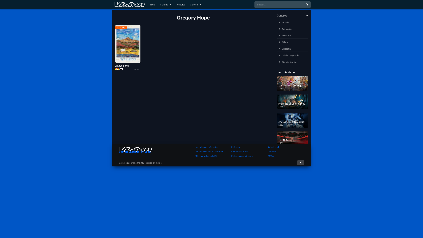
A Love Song (122, 65)
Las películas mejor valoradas (209, 151)
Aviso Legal (273, 147)
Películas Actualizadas (242, 156)
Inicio (152, 4)
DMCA (271, 156)
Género (194, 4)
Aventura (286, 35)
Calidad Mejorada (290, 55)
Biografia (286, 49)
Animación (287, 29)
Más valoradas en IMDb (206, 156)
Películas (180, 4)
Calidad (164, 4)
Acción (285, 22)
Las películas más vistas (206, 147)
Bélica (285, 42)
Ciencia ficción (289, 62)
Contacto (272, 151)
